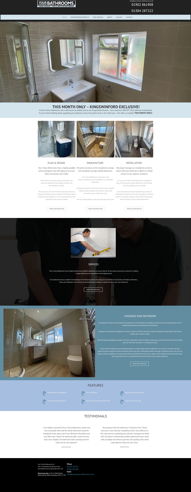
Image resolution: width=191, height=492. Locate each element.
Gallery (119, 17)
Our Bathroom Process (80, 17)
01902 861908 (142, 4)
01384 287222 (142, 10)
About (109, 17)
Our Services (98, 17)
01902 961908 (72, 469)
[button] (56, 209)
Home (64, 17)
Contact (129, 17)
